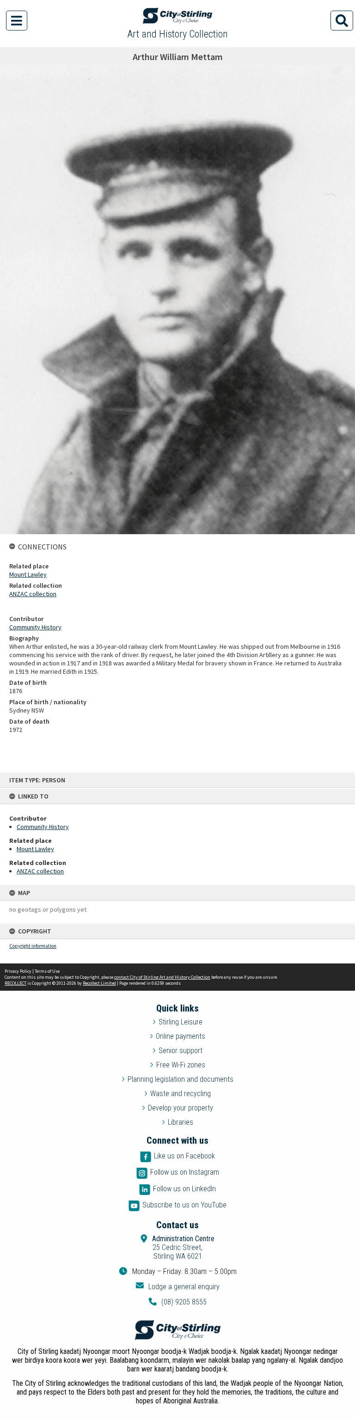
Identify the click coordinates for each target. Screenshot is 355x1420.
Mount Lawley (35, 849)
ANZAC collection (40, 871)
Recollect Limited (99, 983)
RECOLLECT (15, 983)
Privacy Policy (18, 971)
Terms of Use (47, 971)
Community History (43, 827)
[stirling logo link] (177, 1330)
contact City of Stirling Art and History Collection (162, 977)
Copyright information (32, 946)
